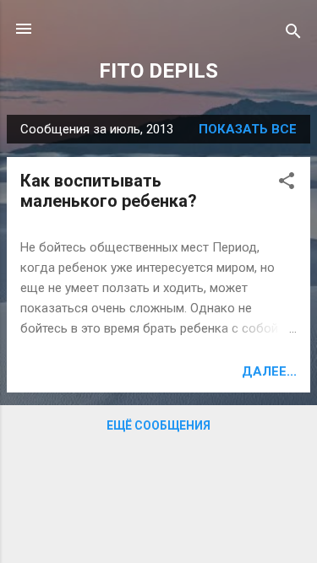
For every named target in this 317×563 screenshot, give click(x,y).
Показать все (248, 129)
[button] (286, 184)
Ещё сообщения (158, 425)
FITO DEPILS (158, 71)
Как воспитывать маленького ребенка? (108, 191)
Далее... (269, 371)
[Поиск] (293, 34)
